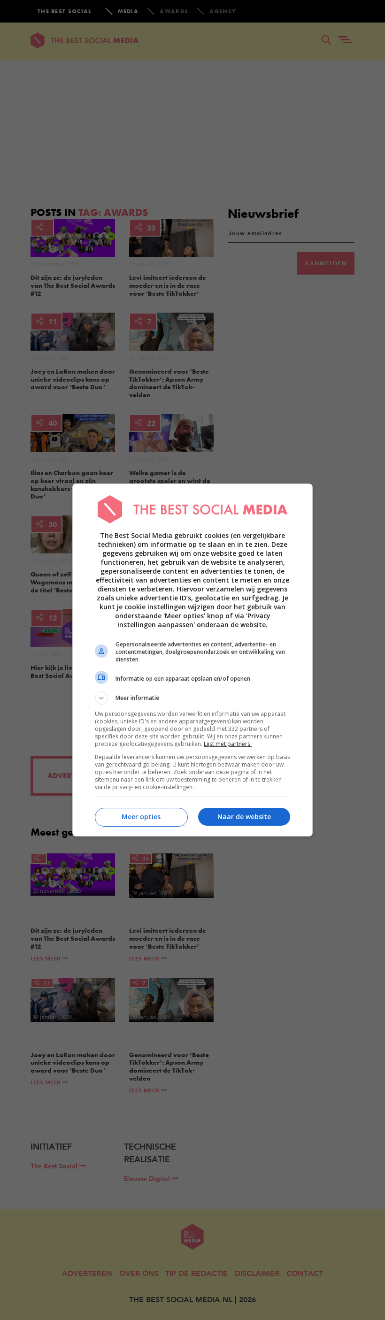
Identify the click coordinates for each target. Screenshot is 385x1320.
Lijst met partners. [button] (228, 744)
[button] (192, 698)
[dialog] (192, 660)
